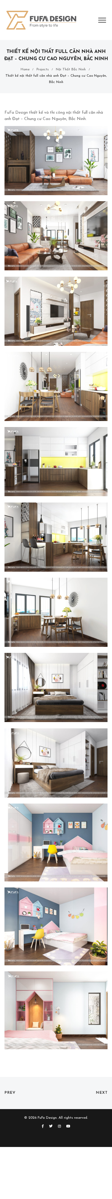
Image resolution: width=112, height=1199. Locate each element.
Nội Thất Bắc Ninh (71, 69)
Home (25, 69)
